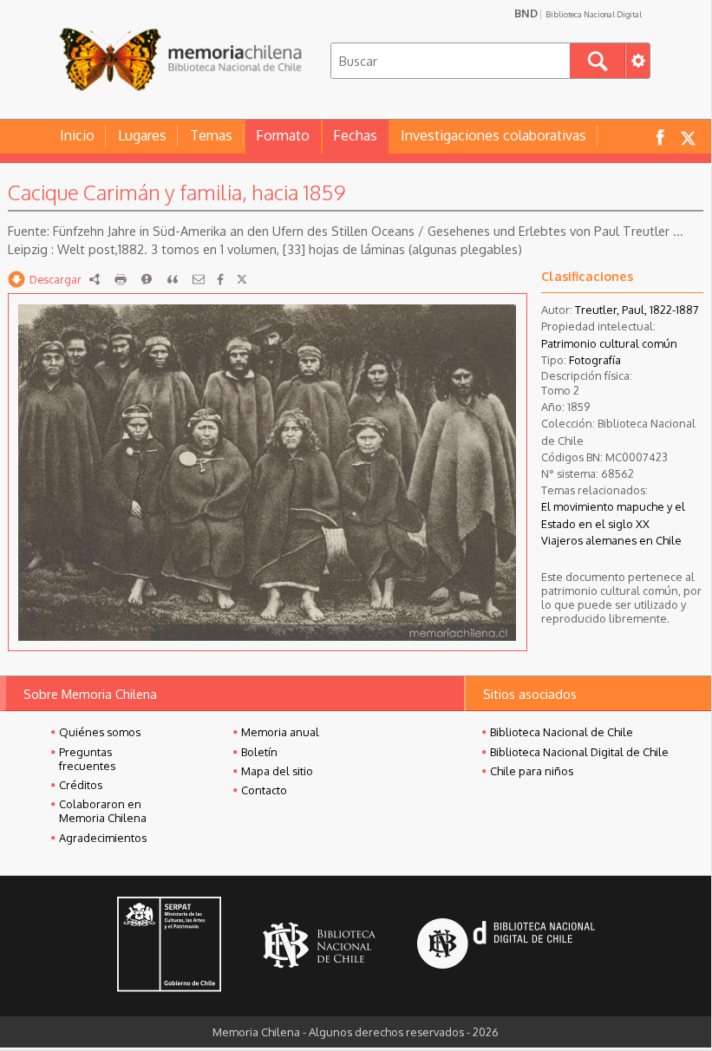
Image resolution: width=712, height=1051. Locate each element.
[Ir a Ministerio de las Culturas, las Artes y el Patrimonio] (169, 946)
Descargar (55, 279)
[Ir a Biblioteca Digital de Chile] (506, 945)
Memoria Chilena (180, 58)
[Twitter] (242, 279)
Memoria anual (280, 732)
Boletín (259, 752)
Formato (283, 135)
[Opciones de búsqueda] (637, 60)
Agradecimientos (103, 838)
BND (578, 13)
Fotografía (595, 360)
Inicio (77, 135)
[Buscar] (597, 60)
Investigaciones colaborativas (493, 135)
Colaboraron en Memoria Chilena (103, 811)
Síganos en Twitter (688, 136)
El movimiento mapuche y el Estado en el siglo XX (613, 514)
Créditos (80, 785)
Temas (211, 135)
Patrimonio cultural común (609, 343)
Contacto (264, 790)
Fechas (355, 135)
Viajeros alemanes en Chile (611, 540)
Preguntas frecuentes (87, 759)
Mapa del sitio (277, 771)
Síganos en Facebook (660, 136)
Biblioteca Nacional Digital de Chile (579, 752)
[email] (198, 279)
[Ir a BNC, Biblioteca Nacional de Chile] (319, 945)
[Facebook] (220, 279)
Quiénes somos (99, 732)
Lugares (142, 135)
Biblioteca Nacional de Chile (561, 732)
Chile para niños (531, 771)
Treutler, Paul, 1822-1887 (637, 310)
